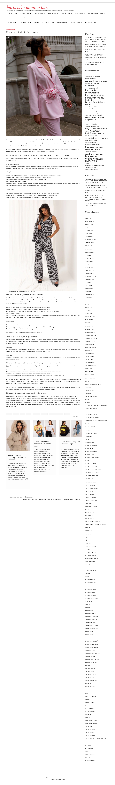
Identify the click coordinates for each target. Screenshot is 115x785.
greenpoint (95, 83)
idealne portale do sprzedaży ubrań (96, 421)
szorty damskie (90, 687)
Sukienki (87, 607)
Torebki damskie (90, 711)
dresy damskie (89, 390)
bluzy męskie (89, 359)
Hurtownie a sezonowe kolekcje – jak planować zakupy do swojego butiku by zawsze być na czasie (96, 39)
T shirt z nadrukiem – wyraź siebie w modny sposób (42, 443)
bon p (22, 414)
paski (86, 537)
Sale (86, 567)
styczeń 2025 (89, 267)
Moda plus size (90, 518)
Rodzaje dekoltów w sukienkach (49, 18)
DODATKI (88, 387)
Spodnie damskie (76, 22)
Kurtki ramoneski (90, 491)
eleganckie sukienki (91, 396)
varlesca (67, 414)
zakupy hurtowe (90, 754)
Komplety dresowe (91, 466)
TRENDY (36, 22)
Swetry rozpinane (91, 681)
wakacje (88, 745)
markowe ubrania (91, 124)
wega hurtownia (92, 149)
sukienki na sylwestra (92, 647)
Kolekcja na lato (90, 448)
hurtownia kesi (92, 93)
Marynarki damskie (91, 506)
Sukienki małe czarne (91, 629)
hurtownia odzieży (94, 95)
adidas (87, 304)
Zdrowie (88, 757)
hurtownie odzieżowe (92, 417)
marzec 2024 (89, 298)
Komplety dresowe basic (93, 469)
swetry (87, 665)
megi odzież (90, 128)
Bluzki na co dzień (91, 338)
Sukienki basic (89, 610)
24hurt (86, 76)
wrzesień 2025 (89, 243)
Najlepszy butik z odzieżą (96, 13)
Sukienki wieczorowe (92, 659)
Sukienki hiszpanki (90, 622)
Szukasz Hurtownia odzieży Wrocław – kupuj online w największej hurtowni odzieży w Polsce (95, 56)
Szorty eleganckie (91, 690)
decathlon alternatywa (93, 384)
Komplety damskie (91, 463)
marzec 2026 (89, 224)
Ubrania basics (89, 726)
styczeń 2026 (89, 230)
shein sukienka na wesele (56, 414)
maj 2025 (88, 255)
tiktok (87, 699)
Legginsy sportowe (91, 500)
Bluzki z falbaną (90, 344)
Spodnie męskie (90, 592)
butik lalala (36, 414)
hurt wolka (97, 107)
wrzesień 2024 (89, 279)
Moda (101, 18)
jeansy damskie (90, 427)
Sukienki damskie (25, 13)
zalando (87, 163)
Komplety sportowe (91, 476)
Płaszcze (88, 543)
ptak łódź (101, 133)
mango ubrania (90, 120)
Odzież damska (90, 531)
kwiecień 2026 (89, 221)
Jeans (87, 424)
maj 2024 (88, 292)
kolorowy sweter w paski (93, 115)
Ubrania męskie (90, 736)
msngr (87, 131)
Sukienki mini (89, 638)
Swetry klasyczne (90, 674)
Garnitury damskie (10, 29)
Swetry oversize (90, 677)
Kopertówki (89, 479)
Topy (86, 705)
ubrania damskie (99, 147)
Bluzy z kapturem (90, 366)
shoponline (88, 573)
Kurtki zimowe (90, 494)
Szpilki (87, 693)
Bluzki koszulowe (90, 335)
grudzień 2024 (89, 270)
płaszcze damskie (90, 546)
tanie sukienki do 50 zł (90, 142)
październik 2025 (90, 240)
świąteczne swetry (91, 169)
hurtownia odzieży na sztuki (95, 103)
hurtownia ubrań (89, 107)
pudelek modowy (48, 22)
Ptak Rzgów (90, 133)
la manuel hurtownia (94, 117)
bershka (16, 414)
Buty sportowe (90, 378)
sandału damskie (90, 570)
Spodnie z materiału (91, 598)
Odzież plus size (62, 22)
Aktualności (12, 22)
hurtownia (90, 90)
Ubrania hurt (12, 13)
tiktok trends (89, 702)
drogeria (88, 393)
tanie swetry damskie (92, 145)
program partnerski (91, 558)
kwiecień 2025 (89, 258)
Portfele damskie (90, 555)
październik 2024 (90, 276)
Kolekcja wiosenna (91, 451)
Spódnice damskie (90, 583)
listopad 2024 (89, 273)
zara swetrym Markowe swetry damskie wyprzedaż (94, 166)
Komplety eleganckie (91, 473)
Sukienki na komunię (91, 644)
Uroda (87, 742)
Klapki (87, 439)
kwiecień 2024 (89, 295)
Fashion (87, 402)
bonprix (29, 414)
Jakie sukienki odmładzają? (91, 111)
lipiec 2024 (88, 285)
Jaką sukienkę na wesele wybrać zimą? (95, 50)
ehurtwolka (87, 83)
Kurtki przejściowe (91, 488)
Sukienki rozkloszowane (93, 653)
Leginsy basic (89, 503)
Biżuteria (88, 323)
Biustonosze (89, 320)
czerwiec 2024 (89, 288)
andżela (9, 414)
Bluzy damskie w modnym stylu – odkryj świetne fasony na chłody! (96, 45)
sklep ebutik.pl (91, 138)
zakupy (87, 751)
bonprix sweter (90, 79)
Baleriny (87, 310)
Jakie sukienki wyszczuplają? (91, 113)
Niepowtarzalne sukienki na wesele (96, 525)
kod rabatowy (90, 442)
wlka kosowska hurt (90, 151)
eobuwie (87, 399)
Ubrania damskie (90, 729)
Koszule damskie (90, 482)
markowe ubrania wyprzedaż (92, 126)
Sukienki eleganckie (91, 619)
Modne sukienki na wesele (93, 521)
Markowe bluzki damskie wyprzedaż (93, 122)
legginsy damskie (90, 497)
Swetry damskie (53, 13)
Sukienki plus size (90, 650)
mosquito (44, 414)
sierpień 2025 (89, 246)
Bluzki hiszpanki (90, 332)
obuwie (87, 528)
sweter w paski (103, 138)
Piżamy (87, 540)
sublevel (87, 604)
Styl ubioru (89, 601)
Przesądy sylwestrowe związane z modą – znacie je (28, 332)
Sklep (7, 366)
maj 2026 (88, 218)
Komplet (88, 460)
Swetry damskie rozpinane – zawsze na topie (70, 442)
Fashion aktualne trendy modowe (96, 405)
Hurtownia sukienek (91, 414)
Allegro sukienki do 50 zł (94, 76)
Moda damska (89, 512)
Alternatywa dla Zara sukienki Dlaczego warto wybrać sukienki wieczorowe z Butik (37, 402)
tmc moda (89, 147)
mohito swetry (101, 129)
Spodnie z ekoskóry (91, 595)
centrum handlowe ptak (96, 81)
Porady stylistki (25, 22)
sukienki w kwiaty (90, 656)
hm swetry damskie (92, 88)
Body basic (88, 369)
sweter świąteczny (91, 140)
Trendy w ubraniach (91, 723)
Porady (87, 549)
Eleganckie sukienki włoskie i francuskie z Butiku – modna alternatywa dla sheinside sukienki (50, 499)
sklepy (87, 577)
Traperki (88, 714)
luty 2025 (88, 264)
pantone (88, 534)
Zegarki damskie (90, 760)
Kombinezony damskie (92, 457)
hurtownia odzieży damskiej (94, 99)
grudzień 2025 (89, 233)
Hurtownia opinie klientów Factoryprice (21, 18)
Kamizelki (88, 430)
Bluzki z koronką (90, 347)
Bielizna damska (90, 22)
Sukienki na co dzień (91, 641)
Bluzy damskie (80, 13)
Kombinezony (89, 454)
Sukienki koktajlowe (91, 625)
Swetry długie (89, 671)
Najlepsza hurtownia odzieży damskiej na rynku (80, 18)
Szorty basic (89, 684)
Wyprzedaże (89, 748)
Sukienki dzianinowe (91, 616)
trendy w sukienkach (91, 720)
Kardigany (88, 436)
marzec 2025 (89, 261)
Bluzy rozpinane (90, 362)
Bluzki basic (89, 326)
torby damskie (89, 708)
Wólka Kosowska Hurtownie (94, 160)
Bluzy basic (88, 350)
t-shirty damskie (90, 696)
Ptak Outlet (94, 131)
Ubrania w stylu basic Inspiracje (95, 739)
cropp (87, 381)
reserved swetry (91, 136)
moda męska (89, 515)
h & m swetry (89, 86)
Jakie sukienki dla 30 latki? (91, 108)
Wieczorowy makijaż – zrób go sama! (21, 497)
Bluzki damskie (40, 13)
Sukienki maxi (89, 632)
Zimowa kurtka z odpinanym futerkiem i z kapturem (17, 457)
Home (87, 411)
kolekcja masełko (91, 445)
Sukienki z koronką (91, 662)
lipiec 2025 (88, 249)
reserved (88, 564)
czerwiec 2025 (89, 252)
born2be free (89, 372)
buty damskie (89, 375)
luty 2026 (88, 227)
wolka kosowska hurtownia (94, 155)
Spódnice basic (90, 580)
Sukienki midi (89, 635)
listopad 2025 (89, 236)
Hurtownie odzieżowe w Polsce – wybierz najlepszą (95, 63)
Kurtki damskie (67, 13)
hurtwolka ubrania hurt (27, 7)
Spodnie (87, 586)
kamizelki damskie (90, 433)
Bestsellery (88, 314)
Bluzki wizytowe (90, 341)
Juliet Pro (52, 779)
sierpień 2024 (89, 282)
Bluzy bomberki (90, 353)
